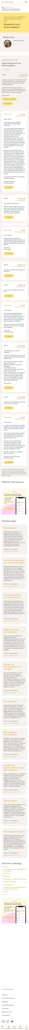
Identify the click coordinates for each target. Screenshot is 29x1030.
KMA (5, 894)
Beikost (5, 866)
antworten (9, 187)
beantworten (8, 103)
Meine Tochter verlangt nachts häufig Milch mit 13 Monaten (15, 870)
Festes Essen (7, 873)
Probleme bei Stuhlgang (10, 882)
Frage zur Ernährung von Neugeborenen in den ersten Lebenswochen (15, 888)
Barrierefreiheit (6, 1015)
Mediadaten (5, 1001)
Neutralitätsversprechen (8, 998)
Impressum (5, 995)
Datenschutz (5, 1008)
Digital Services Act (7, 1012)
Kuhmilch (6, 891)
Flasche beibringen (9, 884)
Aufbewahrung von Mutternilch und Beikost (15, 879)
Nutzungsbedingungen (8, 1005)
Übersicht (6, 69)
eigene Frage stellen (10, 99)
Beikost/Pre (7, 876)
